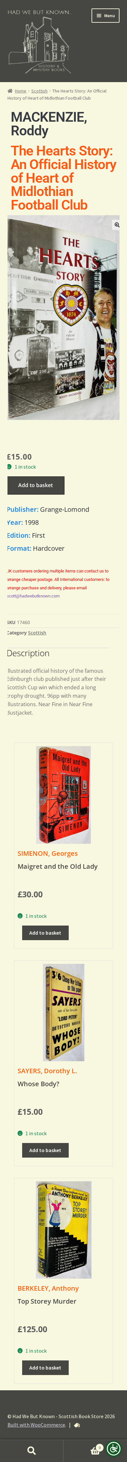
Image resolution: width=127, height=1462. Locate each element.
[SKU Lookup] (77, 1425)
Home (20, 91)
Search (32, 1451)
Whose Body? (38, 1083)
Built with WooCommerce (36, 1424)
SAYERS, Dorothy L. (47, 1070)
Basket (82, 1445)
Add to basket (35, 485)
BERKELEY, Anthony (48, 1288)
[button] (117, 225)
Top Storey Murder (47, 1301)
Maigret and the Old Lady (58, 866)
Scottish (39, 91)
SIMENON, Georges (48, 853)
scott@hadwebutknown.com (33, 596)
